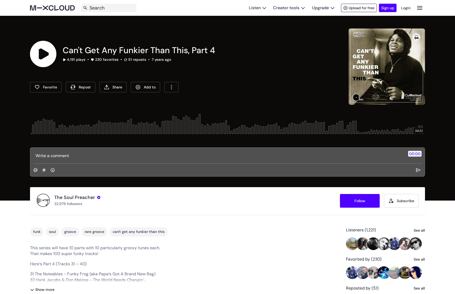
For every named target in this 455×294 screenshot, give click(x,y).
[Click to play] (43, 54)
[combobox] (171, 87)
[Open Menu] (419, 7)
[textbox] (218, 155)
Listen (255, 8)
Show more (45, 289)
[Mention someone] (35, 170)
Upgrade (320, 8)
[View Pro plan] (98, 197)
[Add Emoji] (52, 170)
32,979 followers (68, 203)
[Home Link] (52, 8)
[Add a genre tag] (44, 170)
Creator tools (286, 8)
